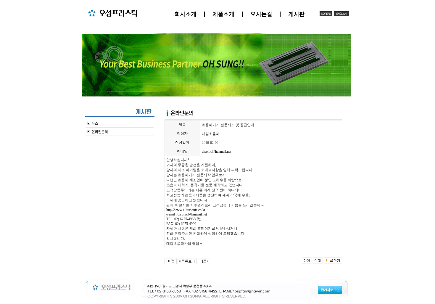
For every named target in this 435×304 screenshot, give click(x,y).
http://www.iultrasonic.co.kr (185, 210)
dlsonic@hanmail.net (216, 151)
